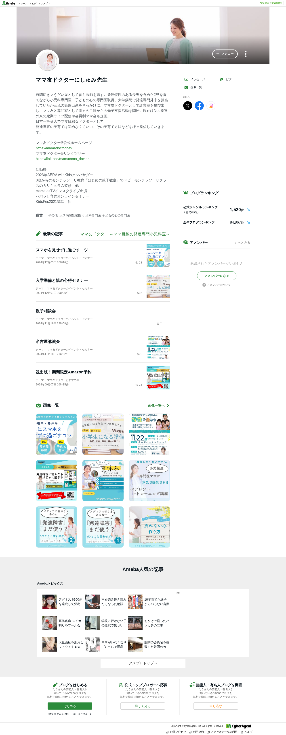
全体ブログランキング (198, 222)
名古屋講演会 (48, 341)
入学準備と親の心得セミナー (62, 280)
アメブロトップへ (143, 663)
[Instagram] (210, 105)
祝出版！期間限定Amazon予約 (64, 372)
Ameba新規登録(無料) (271, 2)
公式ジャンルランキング (200, 207)
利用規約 (198, 732)
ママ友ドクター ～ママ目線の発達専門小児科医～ (125, 234)
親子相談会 (46, 311)
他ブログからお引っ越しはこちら (68, 714)
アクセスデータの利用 (224, 732)
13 (140, 384)
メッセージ (197, 79)
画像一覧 (196, 87)
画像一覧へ (156, 405)
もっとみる (242, 242)
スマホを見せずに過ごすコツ (62, 250)
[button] (225, 53)
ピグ (228, 79)
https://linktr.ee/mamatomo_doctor (62, 159)
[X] (187, 105)
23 (140, 262)
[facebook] (199, 105)
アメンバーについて (219, 284)
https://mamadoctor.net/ (54, 148)
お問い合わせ (178, 732)
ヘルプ (248, 732)
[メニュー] (245, 54)
